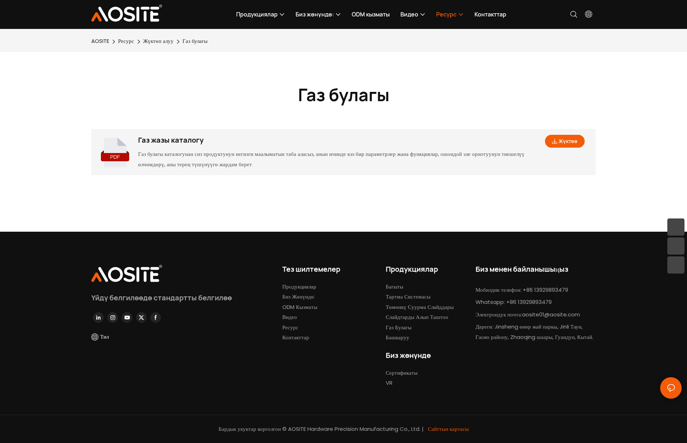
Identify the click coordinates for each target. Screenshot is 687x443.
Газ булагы (195, 41)
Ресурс (126, 41)
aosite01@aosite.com (551, 314)
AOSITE (100, 41)
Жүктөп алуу (158, 41)
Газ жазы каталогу (171, 140)
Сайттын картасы (448, 429)
